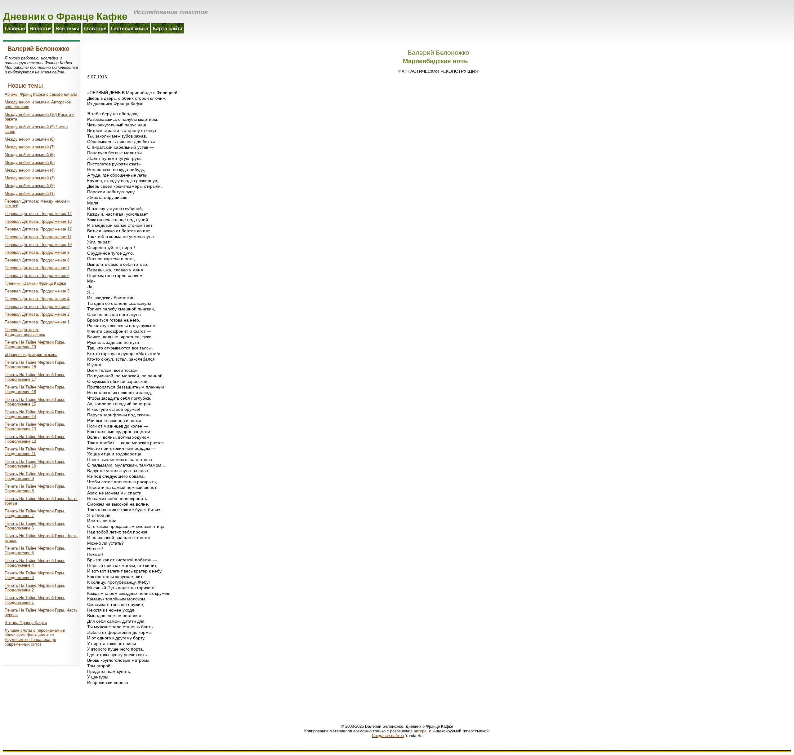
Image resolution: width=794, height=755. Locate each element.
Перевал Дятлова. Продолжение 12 (38, 229)
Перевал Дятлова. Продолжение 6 (37, 275)
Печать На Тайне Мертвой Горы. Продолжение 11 (35, 451)
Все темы (67, 28)
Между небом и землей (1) (30, 193)
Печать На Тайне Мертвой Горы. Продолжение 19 (35, 344)
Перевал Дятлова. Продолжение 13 (38, 221)
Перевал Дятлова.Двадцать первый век (25, 332)
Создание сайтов (388, 735)
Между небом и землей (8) (30, 139)
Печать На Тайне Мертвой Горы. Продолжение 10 (35, 463)
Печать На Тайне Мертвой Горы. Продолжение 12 (35, 439)
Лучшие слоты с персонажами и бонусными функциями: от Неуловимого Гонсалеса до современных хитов (35, 637)
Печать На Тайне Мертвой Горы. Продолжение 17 (35, 377)
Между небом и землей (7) (30, 147)
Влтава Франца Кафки (26, 622)
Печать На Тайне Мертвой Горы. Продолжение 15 (35, 401)
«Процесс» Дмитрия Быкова (31, 354)
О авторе (95, 28)
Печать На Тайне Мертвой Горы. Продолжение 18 (35, 364)
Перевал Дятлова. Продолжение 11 (38, 237)
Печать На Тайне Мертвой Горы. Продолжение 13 (35, 426)
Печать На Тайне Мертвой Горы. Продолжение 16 (35, 389)
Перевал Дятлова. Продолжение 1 (37, 322)
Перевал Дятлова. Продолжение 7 (37, 268)
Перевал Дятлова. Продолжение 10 (38, 244)
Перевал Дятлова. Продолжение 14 (38, 213)
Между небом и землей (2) (30, 185)
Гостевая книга (129, 28)
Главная (15, 28)
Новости (40, 28)
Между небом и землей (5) (30, 162)
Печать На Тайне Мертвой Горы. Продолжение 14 (35, 414)
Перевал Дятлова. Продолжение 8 (37, 260)
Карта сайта (167, 28)
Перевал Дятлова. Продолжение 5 (37, 291)
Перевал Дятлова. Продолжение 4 (37, 298)
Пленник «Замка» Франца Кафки (35, 283)
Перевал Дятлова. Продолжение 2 (37, 314)
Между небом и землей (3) (30, 178)
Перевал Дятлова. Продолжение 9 (37, 252)
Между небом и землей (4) (30, 170)
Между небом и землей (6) (30, 154)
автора (420, 731)
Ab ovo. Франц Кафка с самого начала (41, 94)
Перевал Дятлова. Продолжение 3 (37, 306)
